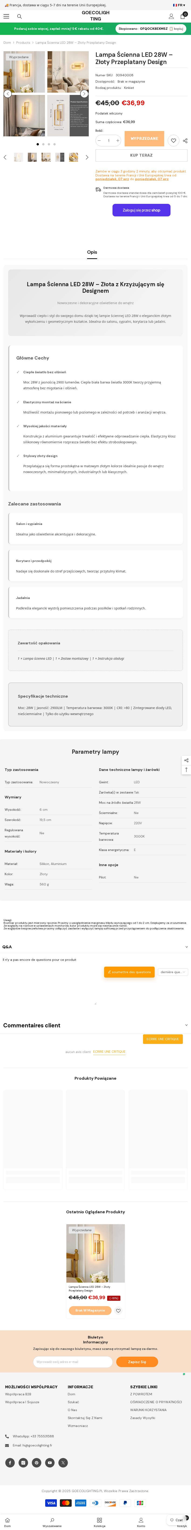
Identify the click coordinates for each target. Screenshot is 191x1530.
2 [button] (43, 144)
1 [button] (38, 144)
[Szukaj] (19, 16)
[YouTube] (50, 1463)
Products (23, 42)
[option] (24, 93)
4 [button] (54, 144)
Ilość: (99, 130)
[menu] (6, 16)
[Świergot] (63, 1463)
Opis (92, 252)
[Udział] (183, 140)
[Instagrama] (23, 1463)
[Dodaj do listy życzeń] (118, 1310)
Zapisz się (137, 1361)
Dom (7, 42)
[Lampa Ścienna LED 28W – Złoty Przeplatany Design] (95, 1253)
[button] (7, 94)
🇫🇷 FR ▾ (179, 5)
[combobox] (173, 972)
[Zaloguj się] (171, 16)
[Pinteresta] (36, 1463)
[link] (173, 140)
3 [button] (49, 144)
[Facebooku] (10, 1463)
